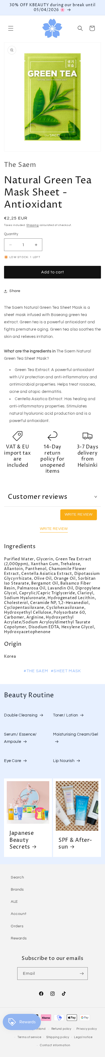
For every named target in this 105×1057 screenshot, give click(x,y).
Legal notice (83, 1037)
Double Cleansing (21, 715)
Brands (17, 889)
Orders (17, 926)
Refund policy (61, 1028)
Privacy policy (86, 1028)
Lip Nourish (64, 761)
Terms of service (29, 1037)
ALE (14, 902)
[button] (11, 28)
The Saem (20, 165)
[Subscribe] (82, 973)
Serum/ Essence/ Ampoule (20, 738)
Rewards (19, 938)
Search (17, 877)
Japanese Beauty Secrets (21, 840)
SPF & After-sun (75, 844)
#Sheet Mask (66, 671)
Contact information (55, 1045)
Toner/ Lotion (65, 715)
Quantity (11, 234)
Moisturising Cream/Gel (75, 734)
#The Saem (36, 671)
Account (18, 914)
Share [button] (14, 291)
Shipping (32, 225)
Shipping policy (57, 1037)
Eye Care (12, 761)
